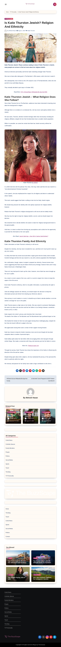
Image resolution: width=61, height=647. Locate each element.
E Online (34, 182)
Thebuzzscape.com (33, 345)
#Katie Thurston (31, 30)
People (8, 452)
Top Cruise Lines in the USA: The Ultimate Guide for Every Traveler (17, 562)
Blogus (34, 644)
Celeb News (9, 440)
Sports (7, 464)
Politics (8, 456)
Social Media (9, 460)
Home (7, 509)
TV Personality (8, 18)
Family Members (10, 448)
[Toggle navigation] (6, 4)
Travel (7, 468)
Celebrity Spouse (10, 444)
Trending (8, 472)
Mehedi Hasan (12, 30)
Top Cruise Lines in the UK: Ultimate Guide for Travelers (42, 561)
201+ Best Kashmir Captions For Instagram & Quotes (42, 578)
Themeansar (41, 644)
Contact (8, 536)
